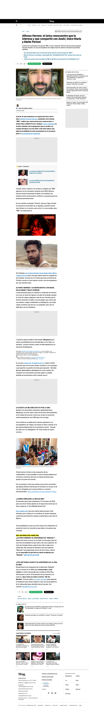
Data (77, 680)
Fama (66, 685)
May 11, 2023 (39, 358)
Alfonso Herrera (22, 598)
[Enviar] (16, 25)
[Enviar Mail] (17, 108)
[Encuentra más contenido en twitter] (21, 64)
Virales (67, 689)
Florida (29, 25)
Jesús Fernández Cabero (25, 108)
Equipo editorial (22, 678)
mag (80, 705)
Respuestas (68, 676)
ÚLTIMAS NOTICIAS (72, 72)
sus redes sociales (40, 579)
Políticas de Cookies (47, 679)
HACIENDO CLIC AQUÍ (29, 587)
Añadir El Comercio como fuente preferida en (68, 31)
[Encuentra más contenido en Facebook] (17, 64)
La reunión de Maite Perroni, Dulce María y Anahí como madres (42, 172)
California (34, 25)
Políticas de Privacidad (47, 676)
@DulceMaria (29, 351)
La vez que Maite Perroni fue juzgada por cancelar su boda (41, 181)
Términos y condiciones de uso (49, 673)
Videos (78, 676)
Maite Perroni (44, 598)
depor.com (47, 705)
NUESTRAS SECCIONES (70, 673)
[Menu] (17, 21)
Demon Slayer (66, 25)
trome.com (55, 705)
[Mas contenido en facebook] (48, 693)
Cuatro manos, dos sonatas (76, 25)
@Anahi (24, 351)
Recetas (78, 689)
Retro (77, 685)
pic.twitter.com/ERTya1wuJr (37, 357)
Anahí (29, 598)
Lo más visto (21, 604)
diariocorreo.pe (64, 705)
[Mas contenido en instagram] (55, 693)
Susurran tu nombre (58, 25)
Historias (68, 693)
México (56, 598)
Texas (39, 25)
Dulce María (35, 598)
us (66, 680)
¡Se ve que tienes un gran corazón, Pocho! (41, 491)
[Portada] (22, 676)
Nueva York (44, 25)
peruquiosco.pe (73, 705)
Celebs (51, 598)
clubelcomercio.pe (31, 705)
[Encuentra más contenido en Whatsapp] (24, 64)
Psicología (50, 25)
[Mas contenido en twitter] (52, 693)
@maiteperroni (37, 351)
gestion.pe (40, 705)
